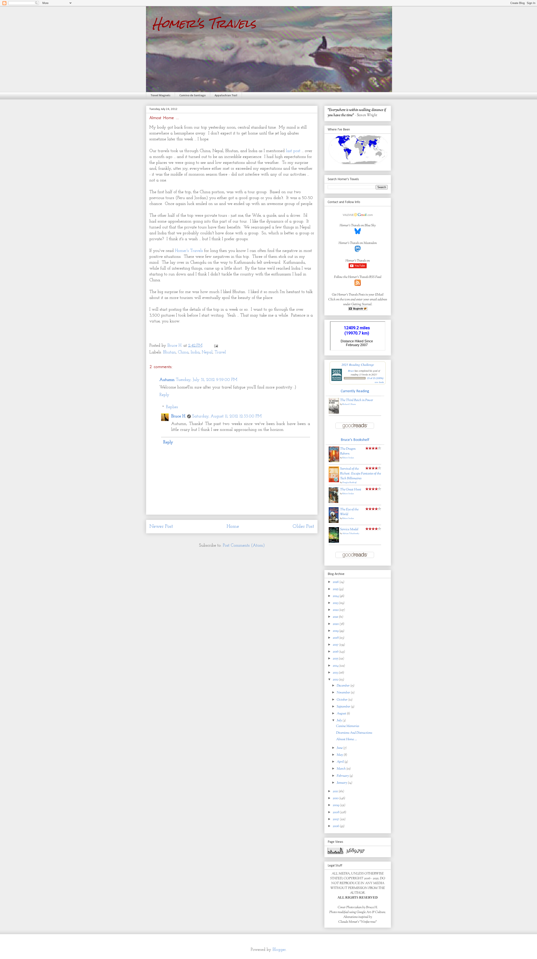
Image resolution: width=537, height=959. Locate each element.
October (342, 699)
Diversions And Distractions (354, 733)
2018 (336, 638)
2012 (336, 679)
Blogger (279, 950)
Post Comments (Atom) (244, 545)
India (195, 352)
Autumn (167, 380)
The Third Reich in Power (356, 400)
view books (379, 382)
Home (233, 526)
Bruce (351, 370)
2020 (336, 624)
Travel (220, 352)
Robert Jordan (348, 457)
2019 (336, 631)
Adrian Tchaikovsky (350, 533)
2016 (336, 651)
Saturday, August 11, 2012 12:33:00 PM (227, 416)
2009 (336, 805)
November (344, 692)
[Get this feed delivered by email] (357, 309)
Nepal (207, 352)
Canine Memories (347, 726)
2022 (336, 610)
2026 (336, 582)
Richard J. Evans (349, 404)
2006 (336, 826)
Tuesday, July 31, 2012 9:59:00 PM (206, 380)
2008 (336, 812)
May (340, 755)
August (342, 713)
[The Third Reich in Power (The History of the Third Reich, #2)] (334, 412)
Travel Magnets (160, 95)
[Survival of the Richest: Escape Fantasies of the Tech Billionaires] (334, 481)
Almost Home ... (346, 739)
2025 (336, 589)
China (183, 352)
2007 (336, 819)
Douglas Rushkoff (349, 482)
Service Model (349, 529)
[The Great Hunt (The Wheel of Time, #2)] (333, 502)
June (340, 748)
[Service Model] (334, 542)
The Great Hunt (350, 489)
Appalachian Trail (226, 95)
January (342, 782)
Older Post (303, 526)
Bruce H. (178, 416)
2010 (336, 798)
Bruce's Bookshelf (355, 440)
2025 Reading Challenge (357, 364)
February (343, 776)
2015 (336, 658)
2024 (336, 596)
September (344, 706)
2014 (336, 665)
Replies (172, 407)
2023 (336, 603)
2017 (336, 644)
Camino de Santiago (192, 95)
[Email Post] (215, 346)
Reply (164, 395)
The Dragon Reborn (348, 451)
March (341, 768)
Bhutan (169, 352)
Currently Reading (355, 391)
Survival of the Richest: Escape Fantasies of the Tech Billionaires (360, 473)
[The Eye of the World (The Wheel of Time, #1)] (334, 522)
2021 (336, 617)
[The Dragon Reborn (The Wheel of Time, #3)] (334, 461)
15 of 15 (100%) (375, 378)
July (340, 720)
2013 (336, 672)
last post (293, 151)
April (340, 762)
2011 (336, 791)
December (343, 685)
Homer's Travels (204, 23)
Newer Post (161, 526)
